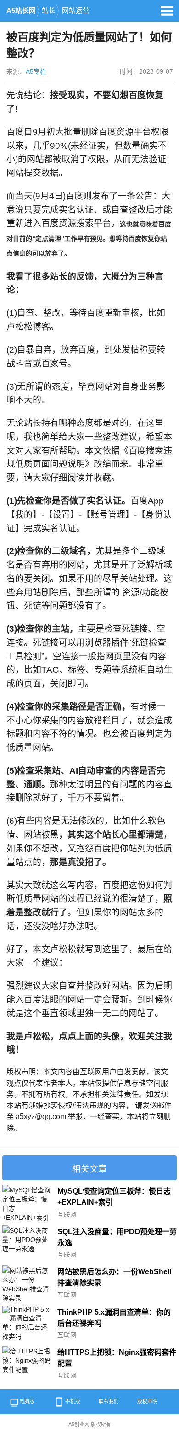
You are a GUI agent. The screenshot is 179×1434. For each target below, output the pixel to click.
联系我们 (109, 1401)
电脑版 (26, 1401)
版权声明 (147, 1401)
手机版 (72, 1401)
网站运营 (76, 10)
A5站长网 (21, 10)
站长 (49, 10)
